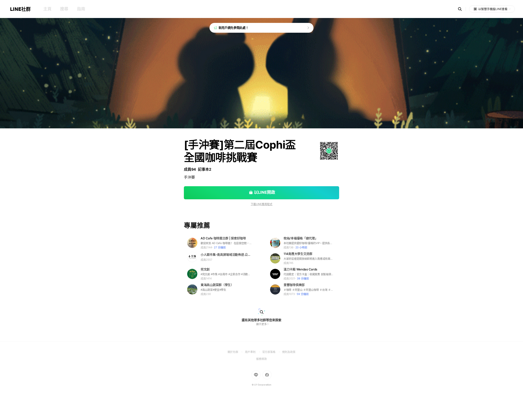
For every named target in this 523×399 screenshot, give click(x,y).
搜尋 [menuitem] (64, 9)
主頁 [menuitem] (47, 9)
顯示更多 (261, 324)
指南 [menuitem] (81, 9)
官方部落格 (272, 351)
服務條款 (261, 358)
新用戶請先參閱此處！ (234, 28)
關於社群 (236, 351)
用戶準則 (253, 351)
